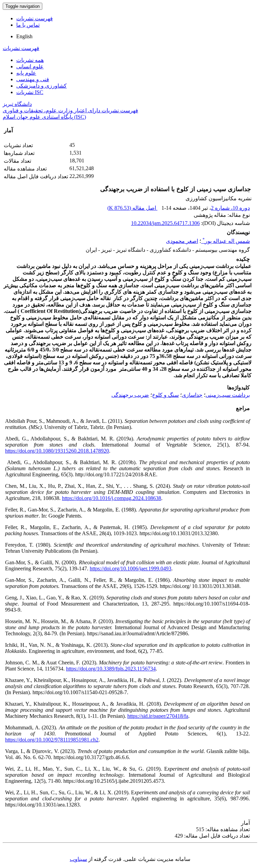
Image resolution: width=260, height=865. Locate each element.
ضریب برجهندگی (130, 395)
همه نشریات (30, 60)
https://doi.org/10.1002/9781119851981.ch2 (52, 740)
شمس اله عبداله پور (226, 241)
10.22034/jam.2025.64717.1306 (165, 223)
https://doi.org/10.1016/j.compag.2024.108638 (111, 498)
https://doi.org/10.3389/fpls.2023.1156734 (111, 668)
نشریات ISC (29, 92)
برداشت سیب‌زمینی (227, 395)
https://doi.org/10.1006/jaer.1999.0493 (130, 568)
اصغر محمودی (182, 241)
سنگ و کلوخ (165, 395)
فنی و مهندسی (32, 79)
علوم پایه (26, 73)
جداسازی (192, 395)
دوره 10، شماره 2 (230, 208)
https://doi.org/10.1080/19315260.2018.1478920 (57, 451)
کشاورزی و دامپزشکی (41, 86)
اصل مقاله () (132, 208)
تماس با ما (28, 25)
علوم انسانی (30, 66)
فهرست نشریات (34, 18)
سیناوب (78, 859)
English (24, 36)
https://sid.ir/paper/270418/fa (157, 716)
